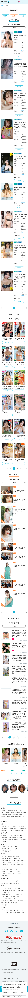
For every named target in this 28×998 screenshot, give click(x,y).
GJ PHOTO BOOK (6, 826)
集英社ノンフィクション (7, 830)
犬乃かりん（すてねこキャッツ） (20, 282)
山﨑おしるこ (17, 161)
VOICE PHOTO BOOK (16, 837)
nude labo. (4, 841)
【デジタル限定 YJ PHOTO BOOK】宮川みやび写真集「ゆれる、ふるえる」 (20, 217)
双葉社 (22, 816)
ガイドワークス (11, 810)
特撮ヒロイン (6, 900)
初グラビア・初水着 (17, 910)
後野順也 (22, 295)
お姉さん (14, 869)
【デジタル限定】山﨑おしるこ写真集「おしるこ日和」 (20, 158)
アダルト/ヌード (5, 905)
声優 (21, 890)
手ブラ (5, 910)
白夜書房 (17, 816)
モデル (13, 890)
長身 (12, 860)
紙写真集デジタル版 (6, 835)
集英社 (24, 812)
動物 (13, 912)
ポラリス (23, 839)
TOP (2, 5)
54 (18, 737)
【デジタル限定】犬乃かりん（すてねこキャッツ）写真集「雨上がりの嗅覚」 (20, 277)
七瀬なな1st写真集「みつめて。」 (20, 36)
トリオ (12, 881)
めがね (15, 849)
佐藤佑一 (22, 232)
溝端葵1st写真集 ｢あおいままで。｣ (20, 188)
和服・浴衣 (6, 851)
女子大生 (5, 892)
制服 (14, 846)
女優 (4, 890)
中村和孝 (22, 50)
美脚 (4, 860)
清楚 (4, 876)
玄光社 (16, 812)
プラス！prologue (17, 835)
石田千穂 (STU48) (18, 97)
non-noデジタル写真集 (7, 828)
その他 (20, 912)
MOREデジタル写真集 (18, 826)
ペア (4, 881)
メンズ (5, 912)
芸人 (4, 902)
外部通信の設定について (20, 981)
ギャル (20, 864)
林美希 (15, 250)
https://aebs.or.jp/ (4, 973)
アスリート (13, 902)
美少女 (5, 869)
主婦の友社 (4, 814)
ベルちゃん (16, 131)
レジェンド (18, 900)
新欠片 (8, 816)
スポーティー (17, 862)
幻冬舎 (20, 812)
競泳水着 (5, 849)
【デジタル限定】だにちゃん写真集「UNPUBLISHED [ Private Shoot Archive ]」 (20, 65)
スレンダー (6, 856)
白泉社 (12, 816)
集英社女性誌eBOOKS (20, 828)
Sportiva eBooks (19, 830)
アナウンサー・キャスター (10, 896)
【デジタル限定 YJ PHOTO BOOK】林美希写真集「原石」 (20, 247)
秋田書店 (3, 810)
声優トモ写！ (17, 839)
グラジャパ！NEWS (22, 16)
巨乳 (17, 856)
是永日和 (22, 174)
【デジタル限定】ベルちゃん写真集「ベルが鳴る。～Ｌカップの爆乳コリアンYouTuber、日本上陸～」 (20, 126)
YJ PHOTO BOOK (18, 824)
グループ (20, 881)
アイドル (16, 888)
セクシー (17, 873)
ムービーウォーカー (6, 819)
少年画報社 (15, 814)
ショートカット (15, 858)
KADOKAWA (19, 810)
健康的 (20, 860)
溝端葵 (15, 191)
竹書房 (20, 814)
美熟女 (5, 871)
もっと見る (14, 796)
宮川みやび (16, 221)
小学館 (9, 814)
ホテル (5, 883)
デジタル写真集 (5, 16)
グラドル (6, 888)
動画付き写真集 (5, 837)
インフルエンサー (8, 898)
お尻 (4, 858)
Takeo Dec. (23, 202)
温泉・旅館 (14, 883)
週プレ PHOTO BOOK (7, 824)
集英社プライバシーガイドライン (15, 978)
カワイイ (6, 873)
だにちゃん (16, 69)
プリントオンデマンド (7, 839)
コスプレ (6, 846)
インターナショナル (8, 864)
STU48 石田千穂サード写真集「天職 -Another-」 (20, 94)
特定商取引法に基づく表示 (7, 981)
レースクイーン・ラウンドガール (12, 894)
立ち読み (19, 56)
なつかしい (15, 871)
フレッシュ (6, 862)
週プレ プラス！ (14, 16)
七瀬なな (16, 39)
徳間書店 (3, 816)
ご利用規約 (4, 978)
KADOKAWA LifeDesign (7, 812)
